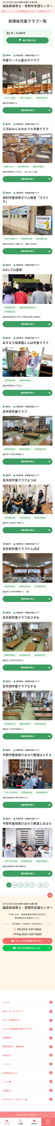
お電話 (20, 1124)
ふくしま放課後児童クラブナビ (18, 1029)
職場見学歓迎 (38, 166)
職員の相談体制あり (28, 307)
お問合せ (7, 1090)
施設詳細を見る (27, 110)
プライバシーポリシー (13, 1099)
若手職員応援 (41, 239)
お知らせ (7, 1055)
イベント (7, 1064)
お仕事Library (10, 1073)
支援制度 (7, 1037)
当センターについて (12, 1011)
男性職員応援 (26, 792)
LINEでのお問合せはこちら (29, 948)
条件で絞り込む (29, 40)
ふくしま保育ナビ (11, 1020)
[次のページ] (46, 885)
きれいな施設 (9, 98)
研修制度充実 (41, 98)
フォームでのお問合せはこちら (28, 941)
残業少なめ (8, 166)
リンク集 (7, 1081)
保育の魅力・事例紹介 (13, 1046)
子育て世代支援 (10, 792)
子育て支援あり (26, 98)
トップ (6, 1002)
